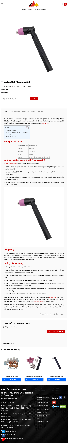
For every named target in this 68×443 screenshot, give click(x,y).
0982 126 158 (12, 431)
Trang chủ (24, 9)
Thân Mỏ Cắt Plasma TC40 (56, 376)
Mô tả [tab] (5, 111)
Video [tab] (33, 111)
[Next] (66, 369)
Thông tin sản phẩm (11, 130)
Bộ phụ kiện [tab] (25, 111)
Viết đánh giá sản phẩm (12, 86)
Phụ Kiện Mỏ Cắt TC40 (12, 376)
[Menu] (2, 4)
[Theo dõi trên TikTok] (64, 397)
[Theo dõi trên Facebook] (60, 397)
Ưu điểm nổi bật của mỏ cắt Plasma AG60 (17, 132)
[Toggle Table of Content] (26, 127)
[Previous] (1, 369)
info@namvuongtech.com (15, 438)
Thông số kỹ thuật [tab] (14, 111)
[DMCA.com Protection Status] (63, 406)
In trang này (27, 86)
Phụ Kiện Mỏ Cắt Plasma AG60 (34, 376)
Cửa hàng (30, 9)
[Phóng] (3, 77)
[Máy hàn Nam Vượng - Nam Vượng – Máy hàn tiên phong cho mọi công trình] (34, 4)
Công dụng (9, 134)
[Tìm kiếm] (65, 4)
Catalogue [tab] (40, 111)
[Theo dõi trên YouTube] (54, 402)
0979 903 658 (11, 434)
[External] (34, 47)
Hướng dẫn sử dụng (11, 137)
